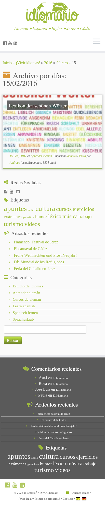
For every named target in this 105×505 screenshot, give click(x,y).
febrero (62, 63)
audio (31, 210)
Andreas (15, 162)
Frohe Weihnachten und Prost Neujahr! (45, 255)
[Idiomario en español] (78, 498)
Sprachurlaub (23, 319)
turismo (13, 223)
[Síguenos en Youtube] (11, 43)
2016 (48, 63)
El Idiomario (60, 377)
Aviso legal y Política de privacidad (39, 498)
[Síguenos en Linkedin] (16, 43)
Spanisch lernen (25, 313)
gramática (28, 217)
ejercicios (83, 209)
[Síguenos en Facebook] (5, 43)
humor (41, 216)
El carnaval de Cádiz (30, 248)
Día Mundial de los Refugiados (39, 262)
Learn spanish (24, 306)
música (69, 216)
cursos (64, 208)
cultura (45, 208)
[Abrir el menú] (96, 41)
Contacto (68, 498)
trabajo (85, 216)
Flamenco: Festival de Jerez (36, 242)
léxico (83, 156)
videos (32, 224)
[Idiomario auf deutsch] (84, 498)
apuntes (72, 156)
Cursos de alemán (27, 299)
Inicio (7, 63)
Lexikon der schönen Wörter (38, 105)
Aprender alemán (42, 156)
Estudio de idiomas (28, 286)
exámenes (13, 216)
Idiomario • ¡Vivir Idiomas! (41, 492)
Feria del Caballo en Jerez (34, 268)
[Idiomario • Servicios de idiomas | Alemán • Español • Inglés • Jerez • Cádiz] (52, 13)
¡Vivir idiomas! (28, 63)
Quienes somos (80, 492)
